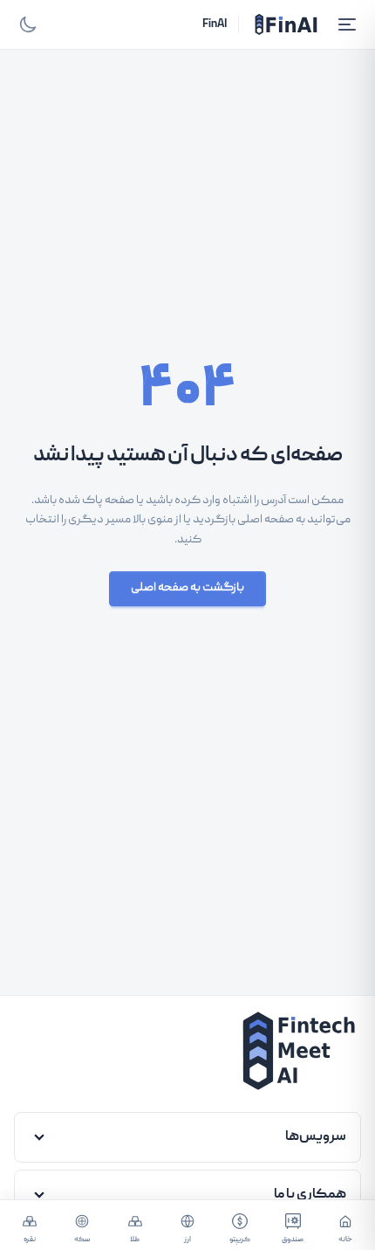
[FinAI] (286, 24)
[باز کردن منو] (347, 24)
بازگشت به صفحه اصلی (187, 588)
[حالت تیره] (28, 24)
